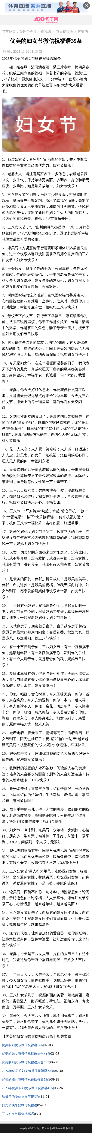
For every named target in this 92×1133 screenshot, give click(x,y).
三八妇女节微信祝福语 (18, 1114)
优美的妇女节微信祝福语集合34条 (26, 1053)
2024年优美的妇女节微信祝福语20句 (28, 1071)
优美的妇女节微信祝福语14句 (23, 1045)
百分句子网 (27, 31)
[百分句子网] (46, 20)
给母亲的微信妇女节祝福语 (21, 1096)
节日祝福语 (64, 31)
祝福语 (46, 31)
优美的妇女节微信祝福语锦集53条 (26, 1079)
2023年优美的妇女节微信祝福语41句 (28, 1088)
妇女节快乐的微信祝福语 (19, 1105)
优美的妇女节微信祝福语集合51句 (26, 1062)
